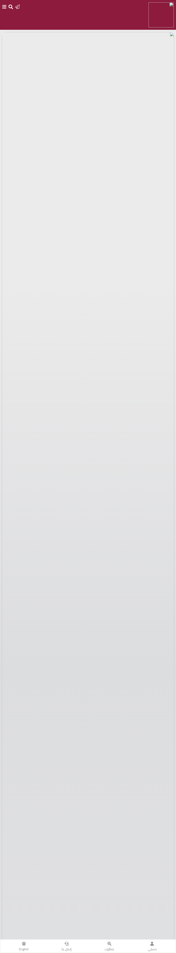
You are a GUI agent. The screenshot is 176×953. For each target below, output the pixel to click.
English (24, 949)
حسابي (152, 949)
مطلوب (109, 949)
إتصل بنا (67, 949)
